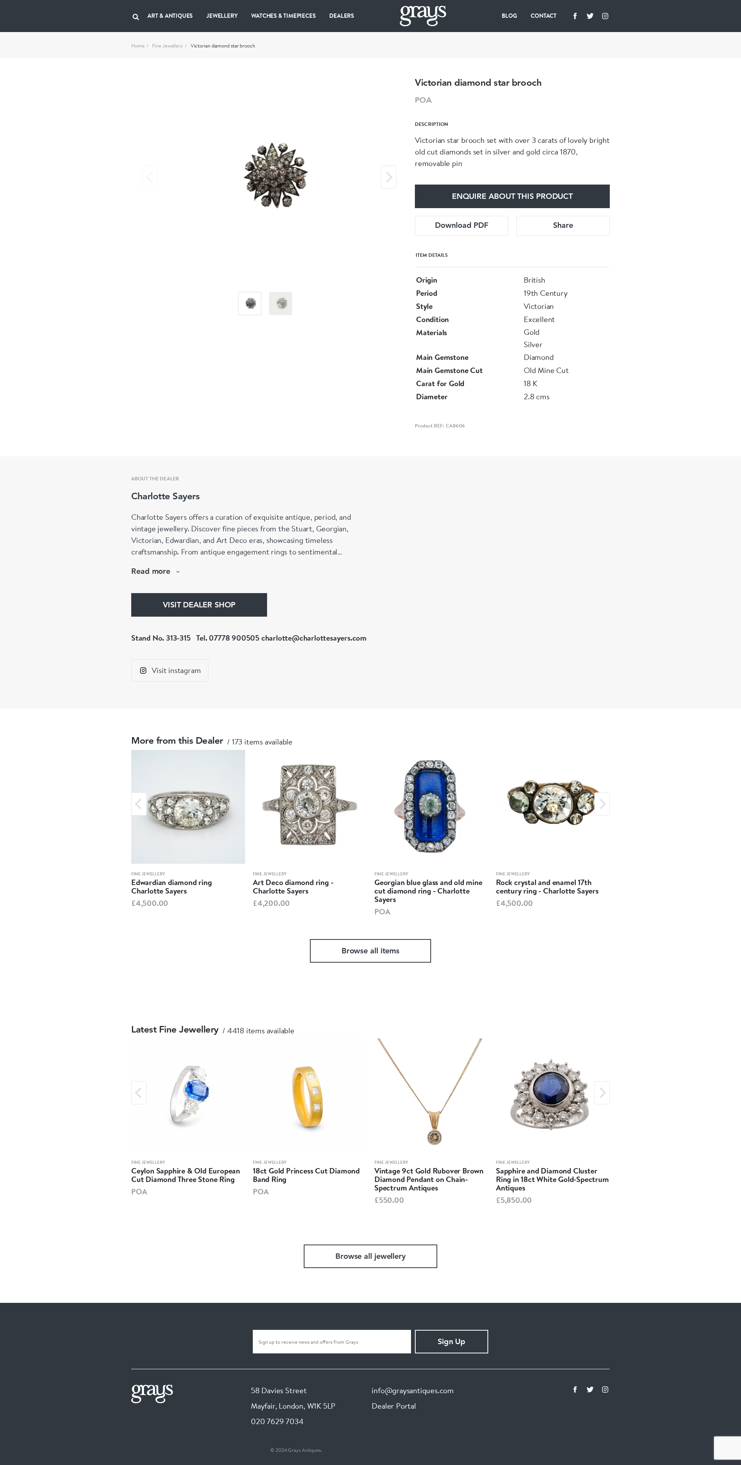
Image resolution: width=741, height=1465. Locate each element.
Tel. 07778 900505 (227, 637)
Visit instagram (176, 670)
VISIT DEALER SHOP (199, 605)
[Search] (135, 15)
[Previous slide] (149, 177)
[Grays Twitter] (590, 15)
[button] (249, 303)
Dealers (341, 16)
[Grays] (152, 1393)
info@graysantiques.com (413, 1390)
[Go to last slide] (139, 804)
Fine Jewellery (167, 45)
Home (138, 45)
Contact (544, 16)
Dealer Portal (394, 1406)
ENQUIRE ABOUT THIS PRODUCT (512, 197)
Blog (509, 16)
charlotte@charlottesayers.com (314, 637)
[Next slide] (388, 177)
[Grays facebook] (575, 15)
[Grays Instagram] (605, 15)
